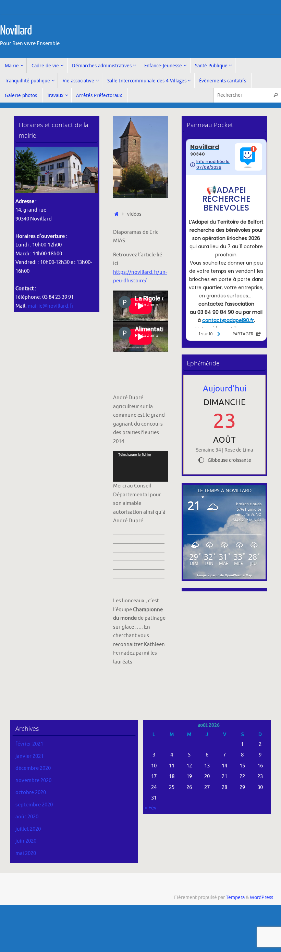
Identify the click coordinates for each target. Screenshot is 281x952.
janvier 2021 (29, 756)
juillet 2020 (28, 829)
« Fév (151, 808)
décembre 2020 (33, 768)
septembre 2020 (34, 805)
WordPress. (262, 897)
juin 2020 (25, 841)
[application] (140, 466)
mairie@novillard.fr (51, 306)
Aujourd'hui (224, 389)
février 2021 (29, 744)
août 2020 (26, 817)
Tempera (235, 897)
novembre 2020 (33, 780)
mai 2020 (25, 853)
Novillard (16, 31)
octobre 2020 (30, 792)
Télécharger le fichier (134, 454)
